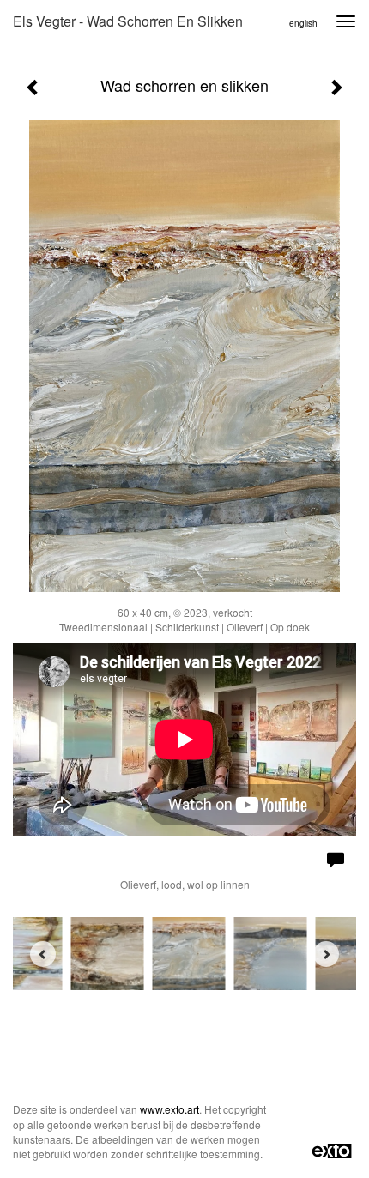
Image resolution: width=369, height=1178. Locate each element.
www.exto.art (169, 1109)
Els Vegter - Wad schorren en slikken (128, 21)
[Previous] (43, 954)
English (303, 23)
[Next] (326, 954)
